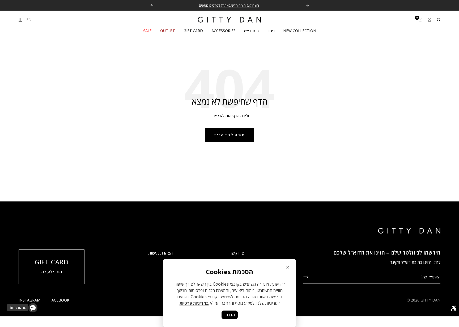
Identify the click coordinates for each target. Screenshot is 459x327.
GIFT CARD (193, 30)
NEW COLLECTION (299, 30)
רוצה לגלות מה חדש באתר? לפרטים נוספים (229, 5)
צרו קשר (237, 253)
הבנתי (229, 315)
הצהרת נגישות (160, 253)
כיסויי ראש (251, 30)
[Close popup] (287, 267)
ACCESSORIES (223, 30)
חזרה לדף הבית (229, 134)
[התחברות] (429, 19)
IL (20, 19)
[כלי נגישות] (453, 308)
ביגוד (271, 30)
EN (28, 19)
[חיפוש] (438, 19)
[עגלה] (420, 19)
